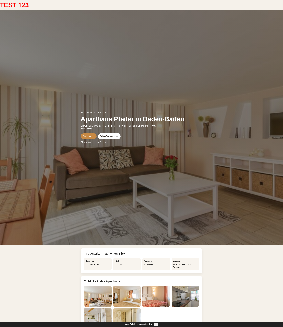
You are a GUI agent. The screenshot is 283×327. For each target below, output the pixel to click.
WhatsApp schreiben (109, 136)
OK (156, 324)
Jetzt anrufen (88, 136)
